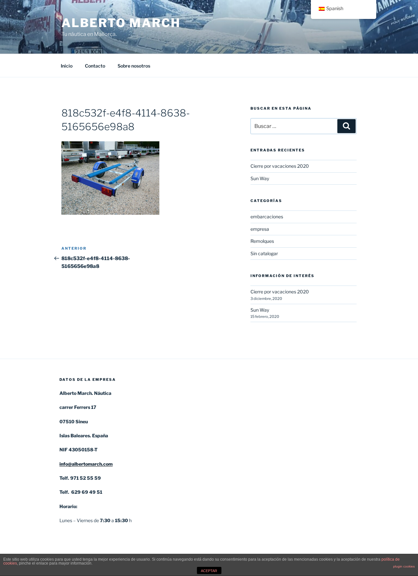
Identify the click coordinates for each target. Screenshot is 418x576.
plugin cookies (404, 566)
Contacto (95, 66)
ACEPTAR (209, 571)
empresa (259, 229)
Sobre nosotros (134, 66)
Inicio (66, 66)
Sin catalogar (264, 253)
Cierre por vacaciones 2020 (279, 166)
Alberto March (120, 23)
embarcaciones (266, 216)
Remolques (262, 241)
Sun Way (259, 178)
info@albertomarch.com (86, 464)
